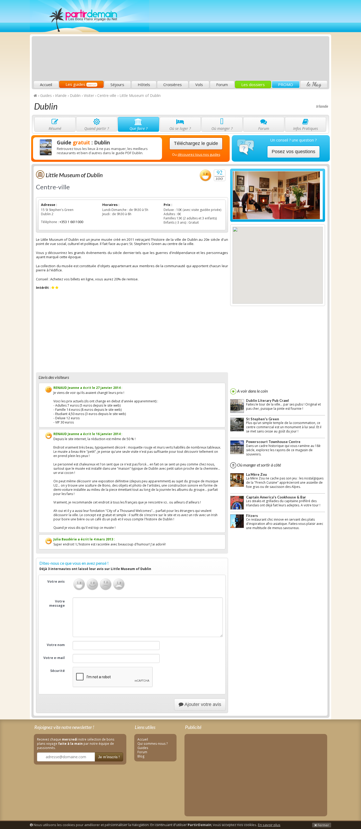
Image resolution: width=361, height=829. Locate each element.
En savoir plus (269, 824)
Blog (141, 756)
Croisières (172, 84)
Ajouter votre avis (202, 704)
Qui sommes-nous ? (152, 743)
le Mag (314, 84)
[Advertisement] (232, 41)
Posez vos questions (293, 151)
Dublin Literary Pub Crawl (267, 400)
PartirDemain (89, 16)
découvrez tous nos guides (199, 154)
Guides (142, 748)
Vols (199, 84)
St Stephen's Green (262, 419)
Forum (222, 84)
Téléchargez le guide (196, 143)
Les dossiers (253, 84)
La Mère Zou (256, 474)
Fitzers (252, 516)
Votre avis (56, 581)
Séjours (117, 84)
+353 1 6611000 (71, 222)
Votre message (57, 603)
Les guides (81, 84)
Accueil (46, 84)
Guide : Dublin (83, 142)
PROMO (285, 84)
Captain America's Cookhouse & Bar (276, 497)
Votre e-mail (54, 658)
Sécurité (57, 670)
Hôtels (144, 84)
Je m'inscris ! (109, 757)
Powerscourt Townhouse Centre (273, 442)
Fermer (323, 825)
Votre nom (56, 645)
